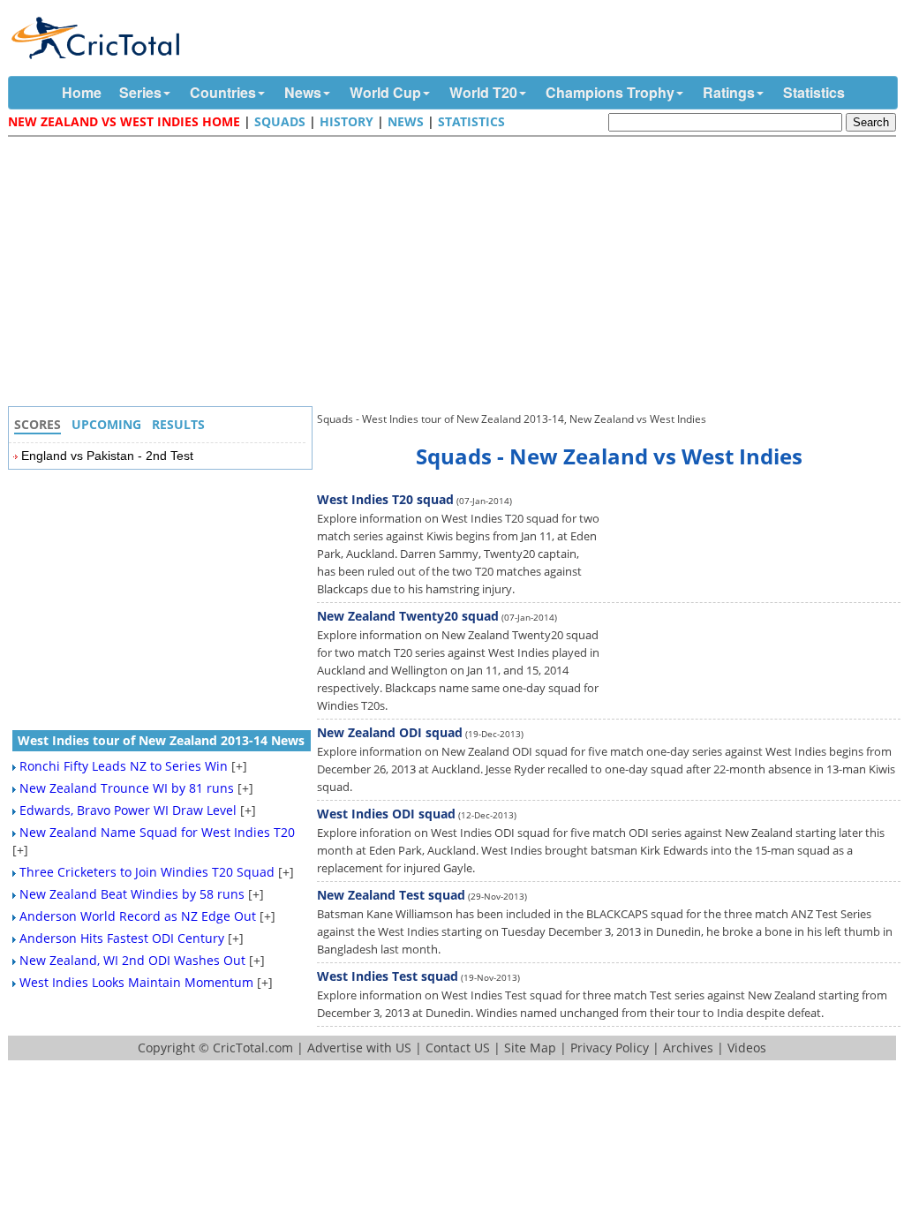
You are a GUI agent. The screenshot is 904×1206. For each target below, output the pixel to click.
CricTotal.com (253, 1047)
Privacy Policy (609, 1047)
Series (140, 92)
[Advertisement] (456, 273)
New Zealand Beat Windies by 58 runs (132, 894)
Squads (279, 121)
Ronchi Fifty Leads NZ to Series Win (123, 766)
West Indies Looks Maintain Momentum (136, 982)
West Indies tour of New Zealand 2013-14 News (161, 740)
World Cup (385, 92)
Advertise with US (359, 1047)
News (302, 92)
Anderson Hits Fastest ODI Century (121, 938)
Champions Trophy (610, 92)
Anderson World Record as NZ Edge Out (137, 916)
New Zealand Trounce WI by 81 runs (126, 788)
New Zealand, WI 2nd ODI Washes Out (132, 960)
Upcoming (106, 424)
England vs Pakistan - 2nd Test (107, 455)
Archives (688, 1047)
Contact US (458, 1047)
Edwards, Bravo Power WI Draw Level (128, 810)
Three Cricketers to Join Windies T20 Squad (147, 871)
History (346, 121)
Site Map (530, 1047)
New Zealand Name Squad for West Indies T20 (157, 832)
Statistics (814, 92)
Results (178, 424)
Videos (746, 1047)
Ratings (729, 92)
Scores (37, 424)
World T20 (483, 92)
